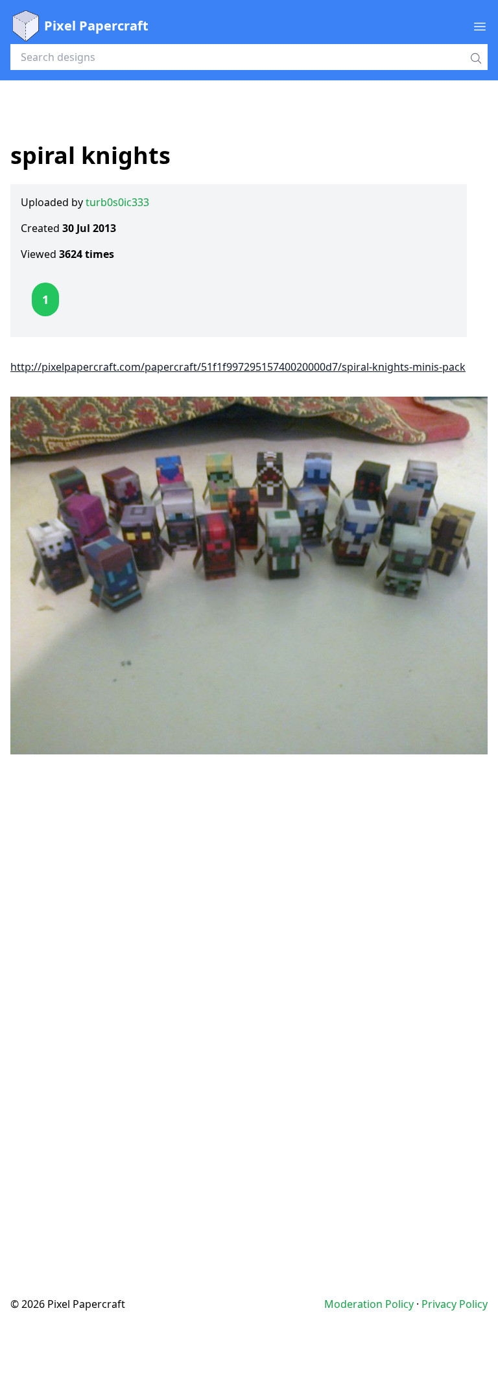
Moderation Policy (369, 1304)
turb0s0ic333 (117, 202)
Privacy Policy (454, 1304)
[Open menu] (480, 25)
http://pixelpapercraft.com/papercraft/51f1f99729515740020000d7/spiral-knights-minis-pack (238, 367)
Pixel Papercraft (96, 25)
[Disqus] (249, 999)
